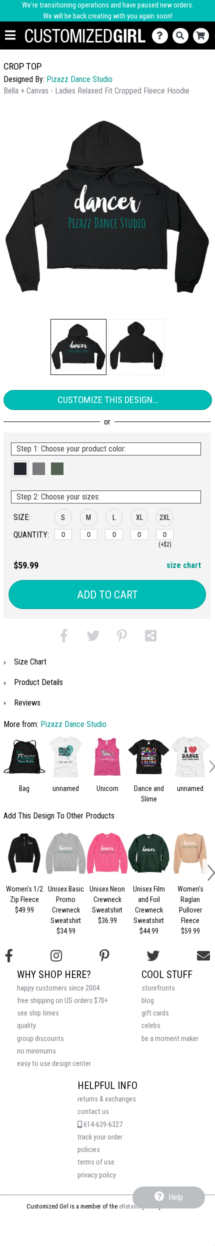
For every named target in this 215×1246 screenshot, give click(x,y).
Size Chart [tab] (30, 661)
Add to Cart (107, 594)
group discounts (40, 1038)
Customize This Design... (108, 400)
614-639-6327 (102, 1124)
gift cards (155, 1013)
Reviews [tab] (27, 703)
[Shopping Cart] (203, 36)
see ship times (38, 1013)
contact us (93, 1112)
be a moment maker (170, 1038)
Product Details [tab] (38, 682)
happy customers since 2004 (58, 988)
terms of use (96, 1162)
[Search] (182, 36)
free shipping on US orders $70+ (62, 1000)
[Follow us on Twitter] (153, 956)
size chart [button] (183, 565)
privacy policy (97, 1175)
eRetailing (131, 1206)
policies (89, 1150)
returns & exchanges (107, 1099)
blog (148, 1000)
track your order (100, 1137)
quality (26, 1026)
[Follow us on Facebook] (9, 956)
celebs (151, 1026)
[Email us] (203, 956)
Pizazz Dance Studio (79, 79)
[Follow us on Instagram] (56, 956)
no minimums (36, 1051)
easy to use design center (54, 1064)
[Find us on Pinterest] (105, 956)
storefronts (158, 988)
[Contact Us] (162, 36)
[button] (78, 347)
